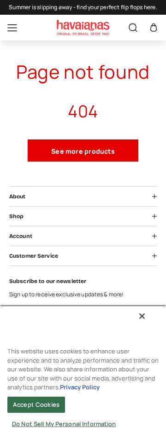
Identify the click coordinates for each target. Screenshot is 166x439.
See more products (83, 151)
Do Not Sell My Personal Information (64, 424)
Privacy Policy (80, 387)
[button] (153, 27)
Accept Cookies (36, 404)
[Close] (142, 316)
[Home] (83, 27)
